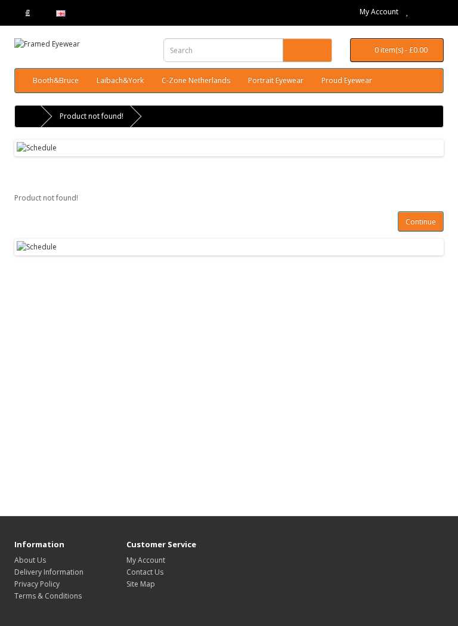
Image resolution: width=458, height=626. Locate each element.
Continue (421, 222)
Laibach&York (120, 80)
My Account (379, 12)
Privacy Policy (37, 584)
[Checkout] (434, 12)
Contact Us (144, 572)
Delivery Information (48, 572)
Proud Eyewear (346, 80)
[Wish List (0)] (407, 12)
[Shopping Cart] (420, 12)
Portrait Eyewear (276, 80)
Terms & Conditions (48, 596)
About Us (30, 560)
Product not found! (91, 116)
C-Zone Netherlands (196, 80)
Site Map (140, 584)
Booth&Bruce (56, 80)
